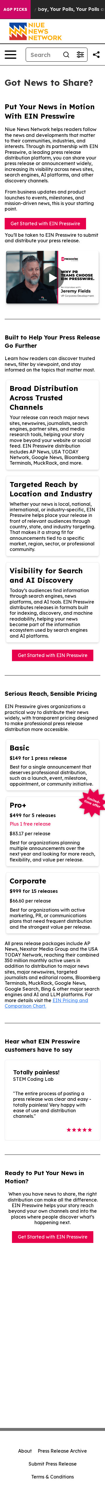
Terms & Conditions (52, 1477)
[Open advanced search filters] (80, 54)
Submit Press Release (53, 1464)
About (25, 1451)
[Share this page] (96, 55)
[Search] (66, 54)
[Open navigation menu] (10, 55)
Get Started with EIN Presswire (45, 223)
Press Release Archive (62, 1451)
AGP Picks (15, 9)
